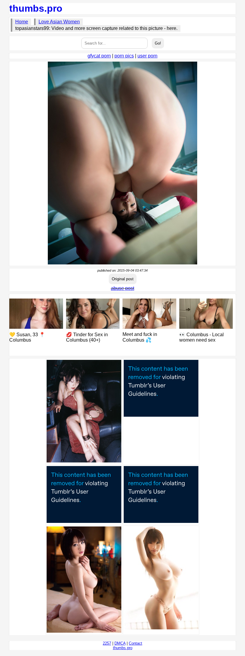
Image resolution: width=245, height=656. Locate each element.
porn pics (124, 55)
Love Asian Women (59, 21)
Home (21, 21)
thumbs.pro (35, 8)
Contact (135, 643)
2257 (107, 643)
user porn (147, 55)
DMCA (119, 643)
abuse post (122, 288)
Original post (123, 279)
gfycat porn (99, 55)
